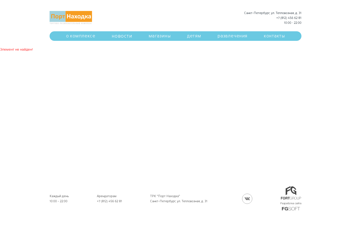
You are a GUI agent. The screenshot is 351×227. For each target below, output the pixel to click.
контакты (274, 35)
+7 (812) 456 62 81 (288, 18)
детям (194, 35)
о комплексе (80, 35)
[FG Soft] (291, 209)
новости (122, 36)
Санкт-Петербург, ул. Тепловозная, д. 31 (272, 13)
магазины (160, 35)
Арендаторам (106, 196)
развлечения (232, 35)
